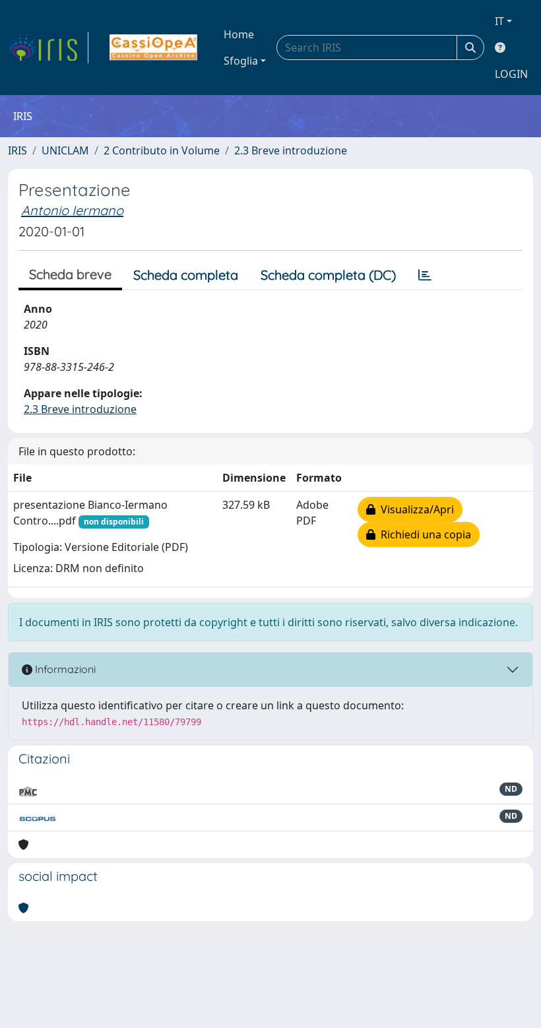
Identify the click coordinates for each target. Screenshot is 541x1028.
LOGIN (511, 74)
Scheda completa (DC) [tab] (328, 275)
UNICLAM (65, 150)
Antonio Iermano (72, 210)
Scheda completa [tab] (185, 275)
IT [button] (499, 21)
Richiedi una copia (423, 534)
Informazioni (64, 669)
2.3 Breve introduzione (290, 150)
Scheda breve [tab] (70, 274)
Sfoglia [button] (241, 60)
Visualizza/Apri (414, 509)
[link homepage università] (153, 47)
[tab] (425, 275)
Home (239, 34)
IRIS (17, 150)
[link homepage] (48, 47)
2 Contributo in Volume (162, 150)
